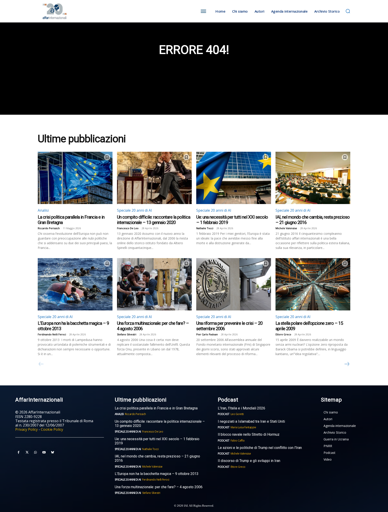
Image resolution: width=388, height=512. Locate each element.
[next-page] (346, 364)
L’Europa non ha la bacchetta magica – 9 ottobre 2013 (157, 474)
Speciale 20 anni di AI (134, 210)
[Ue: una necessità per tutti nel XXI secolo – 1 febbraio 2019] (233, 178)
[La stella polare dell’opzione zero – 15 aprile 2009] (313, 284)
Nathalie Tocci (204, 228)
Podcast (223, 414)
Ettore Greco (283, 334)
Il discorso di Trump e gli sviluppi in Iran (249, 461)
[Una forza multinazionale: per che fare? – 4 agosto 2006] (154, 284)
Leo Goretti (237, 414)
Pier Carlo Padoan (207, 334)
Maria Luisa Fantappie (243, 427)
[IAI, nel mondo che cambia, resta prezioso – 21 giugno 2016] (313, 178)
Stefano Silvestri (126, 334)
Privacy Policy (26, 429)
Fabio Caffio (238, 440)
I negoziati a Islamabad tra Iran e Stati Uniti (251, 421)
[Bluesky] (52, 452)
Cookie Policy (52, 429)
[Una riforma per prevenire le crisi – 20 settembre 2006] (233, 284)
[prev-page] (41, 364)
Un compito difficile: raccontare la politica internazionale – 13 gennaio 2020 (153, 219)
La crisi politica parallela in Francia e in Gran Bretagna (156, 408)
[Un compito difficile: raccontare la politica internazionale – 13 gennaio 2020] (154, 178)
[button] (347, 11)
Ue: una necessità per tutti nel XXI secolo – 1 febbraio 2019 (157, 441)
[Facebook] (18, 452)
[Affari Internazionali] (77, 11)
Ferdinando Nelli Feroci (52, 334)
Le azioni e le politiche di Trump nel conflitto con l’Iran (260, 448)
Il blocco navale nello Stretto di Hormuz (249, 434)
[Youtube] (44, 452)
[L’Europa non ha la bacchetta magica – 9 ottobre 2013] (75, 284)
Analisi (43, 210)
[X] (27, 452)
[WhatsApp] (35, 452)
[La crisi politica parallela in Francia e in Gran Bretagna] (75, 178)
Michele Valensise (286, 228)
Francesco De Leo (128, 228)
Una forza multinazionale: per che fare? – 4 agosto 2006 (159, 487)
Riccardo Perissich (49, 228)
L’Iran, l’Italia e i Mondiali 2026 (241, 408)
